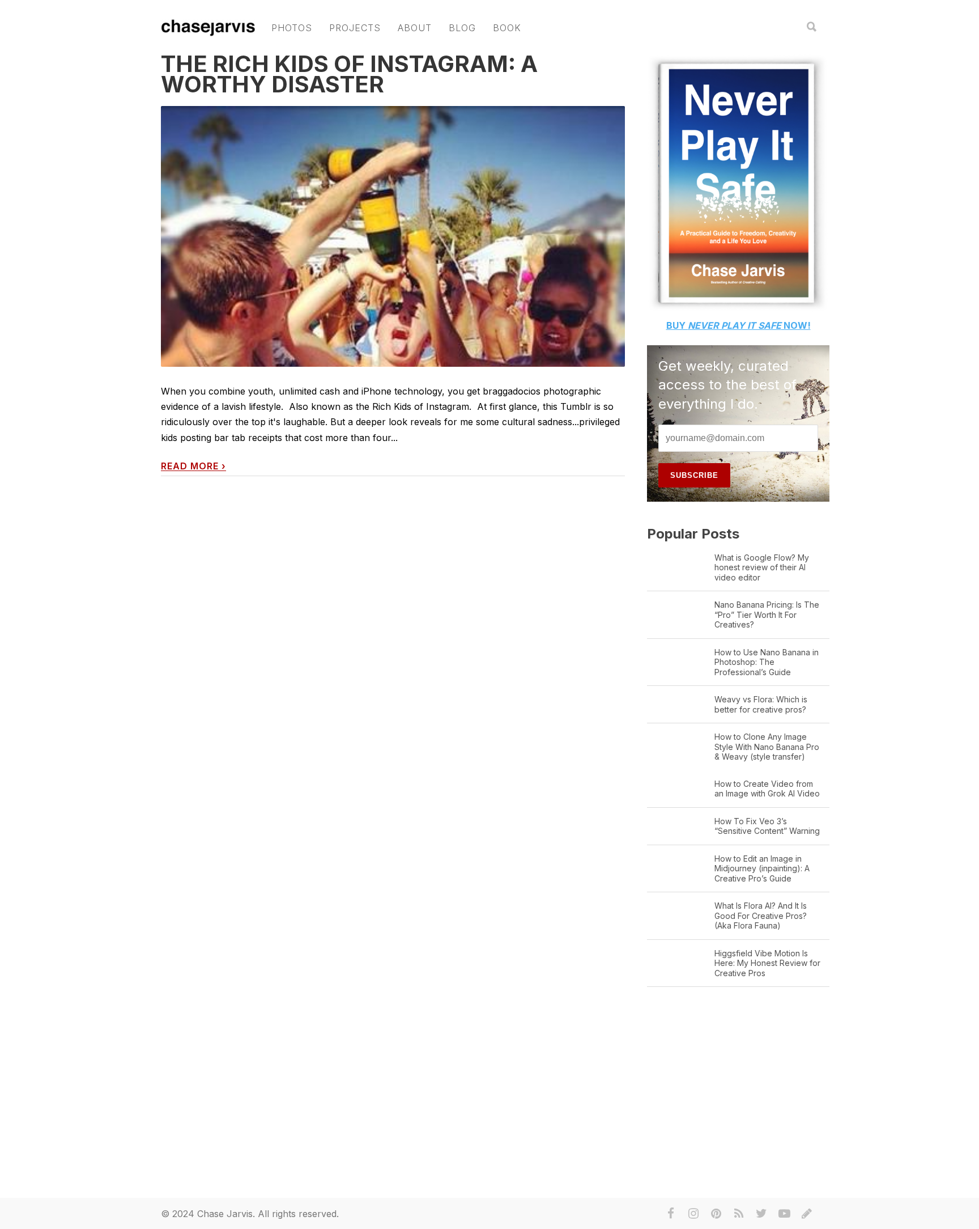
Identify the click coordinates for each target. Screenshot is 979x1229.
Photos (291, 27)
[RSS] (738, 1213)
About (415, 27)
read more (193, 466)
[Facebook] (670, 1213)
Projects (355, 27)
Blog (462, 27)
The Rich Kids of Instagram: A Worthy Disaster (349, 74)
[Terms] (806, 1213)
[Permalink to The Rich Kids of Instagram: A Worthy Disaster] (393, 338)
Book (507, 27)
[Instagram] (693, 1213)
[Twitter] (761, 1213)
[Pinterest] (716, 1213)
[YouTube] (784, 1213)
